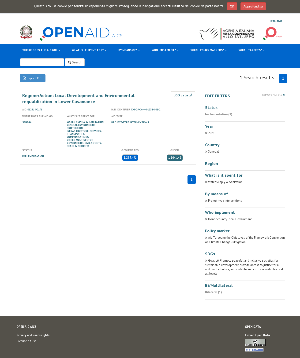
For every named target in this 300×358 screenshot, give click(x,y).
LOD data (181, 95)
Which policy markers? (208, 50)
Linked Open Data (257, 335)
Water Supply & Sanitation (85, 122)
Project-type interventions (130, 122)
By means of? (128, 50)
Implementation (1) (218, 114)
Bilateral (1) (213, 292)
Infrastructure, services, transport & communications (84, 134)
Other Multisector (80, 140)
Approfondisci (253, 6)
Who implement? (164, 50)
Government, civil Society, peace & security (84, 144)
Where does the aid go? (40, 50)
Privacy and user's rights (32, 335)
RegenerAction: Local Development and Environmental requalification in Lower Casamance (78, 98)
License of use (26, 341)
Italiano (276, 21)
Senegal (27, 122)
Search (76, 62)
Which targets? (250, 50)
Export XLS (34, 78)
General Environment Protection (81, 126)
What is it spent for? (88, 50)
